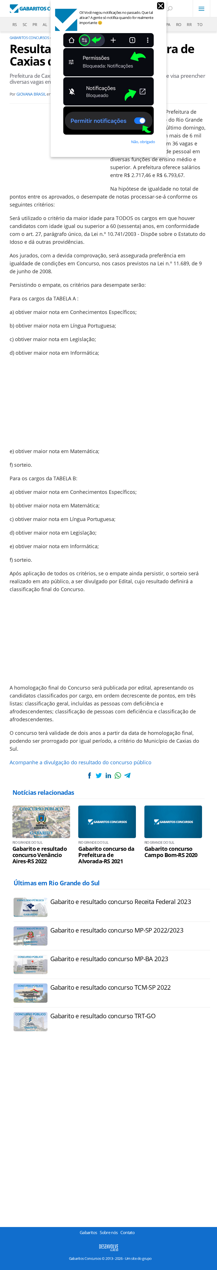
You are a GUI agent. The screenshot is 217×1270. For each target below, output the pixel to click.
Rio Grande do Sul (27, 842)
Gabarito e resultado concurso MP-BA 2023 (109, 958)
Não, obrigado (143, 141)
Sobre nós (109, 1232)
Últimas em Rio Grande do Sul (56, 883)
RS (14, 24)
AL (45, 24)
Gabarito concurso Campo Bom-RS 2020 (171, 852)
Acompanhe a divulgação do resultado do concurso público (80, 762)
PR (34, 24)
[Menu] (201, 8)
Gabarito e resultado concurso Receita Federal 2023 (120, 901)
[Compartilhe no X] (99, 775)
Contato (127, 1232)
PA (168, 24)
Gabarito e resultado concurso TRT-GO (102, 1015)
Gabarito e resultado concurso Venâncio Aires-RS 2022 (39, 855)
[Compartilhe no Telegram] (127, 775)
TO (199, 24)
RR (189, 24)
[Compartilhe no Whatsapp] (118, 775)
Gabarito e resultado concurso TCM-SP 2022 (110, 987)
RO (178, 24)
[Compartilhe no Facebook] (89, 775)
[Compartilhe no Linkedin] (108, 775)
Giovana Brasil (31, 94)
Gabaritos (88, 1232)
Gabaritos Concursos (29, 37)
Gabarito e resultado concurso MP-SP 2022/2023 (116, 930)
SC (25, 24)
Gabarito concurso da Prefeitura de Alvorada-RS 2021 (106, 855)
